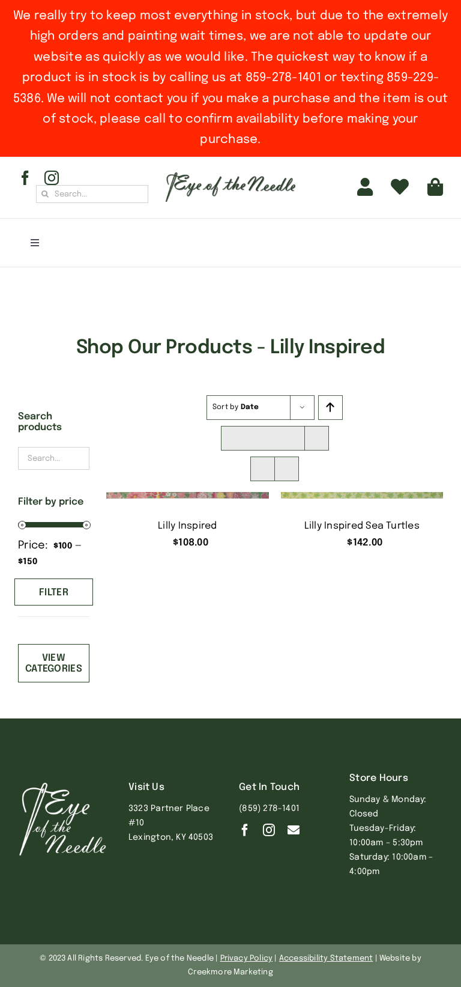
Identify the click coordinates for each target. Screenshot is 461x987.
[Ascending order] (330, 407)
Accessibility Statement (326, 958)
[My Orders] (400, 187)
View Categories (53, 663)
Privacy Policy (246, 958)
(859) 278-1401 (269, 808)
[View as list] (286, 469)
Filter (53, 593)
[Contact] (294, 830)
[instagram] (51, 178)
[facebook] (25, 178)
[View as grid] (262, 469)
